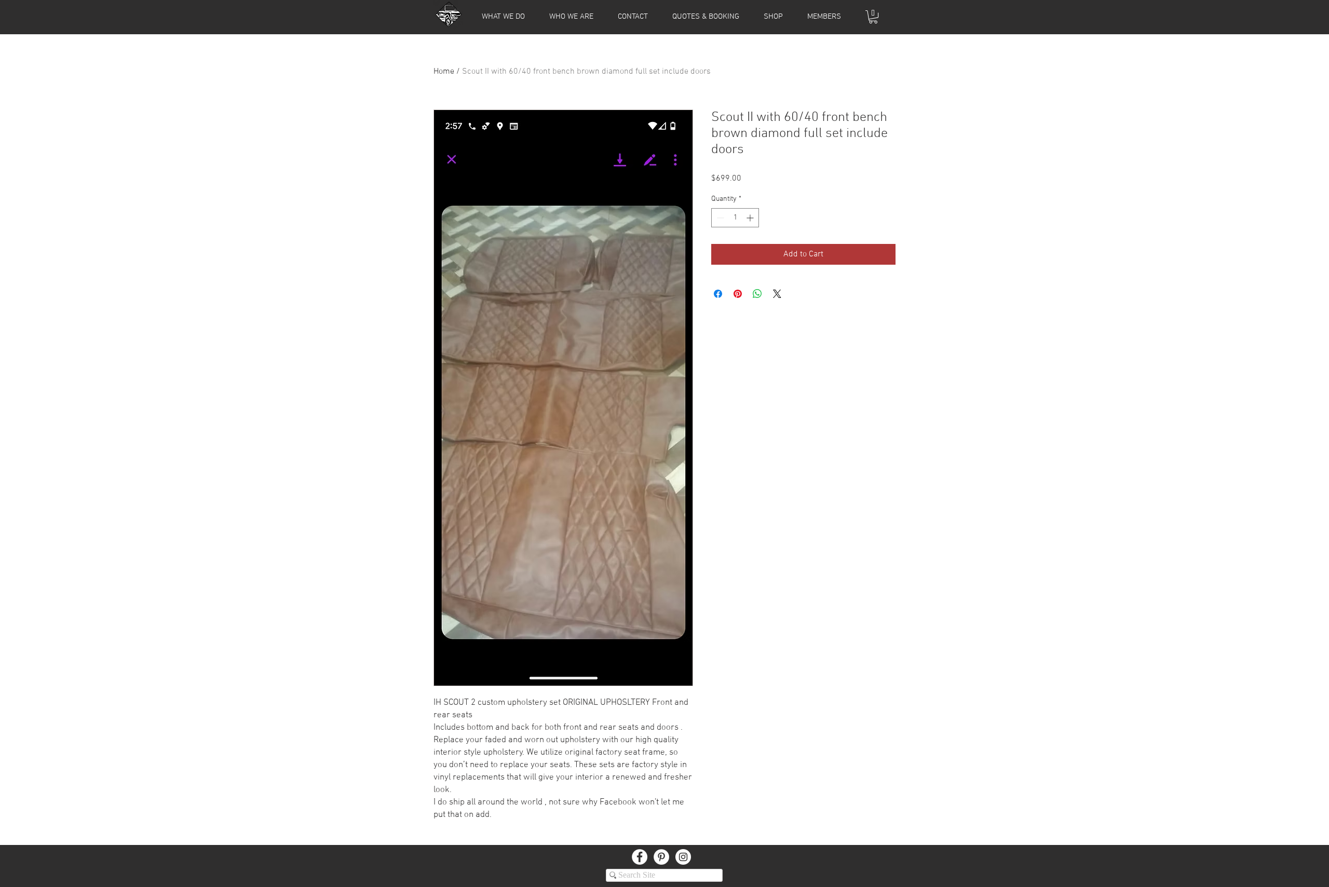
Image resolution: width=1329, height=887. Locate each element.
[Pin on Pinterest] (737, 294)
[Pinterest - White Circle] (661, 857)
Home (443, 71)
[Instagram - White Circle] (683, 857)
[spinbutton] (735, 218)
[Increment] (750, 218)
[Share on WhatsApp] (757, 294)
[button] (824, 16)
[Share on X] (777, 294)
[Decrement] (719, 218)
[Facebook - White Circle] (639, 857)
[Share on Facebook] (718, 294)
